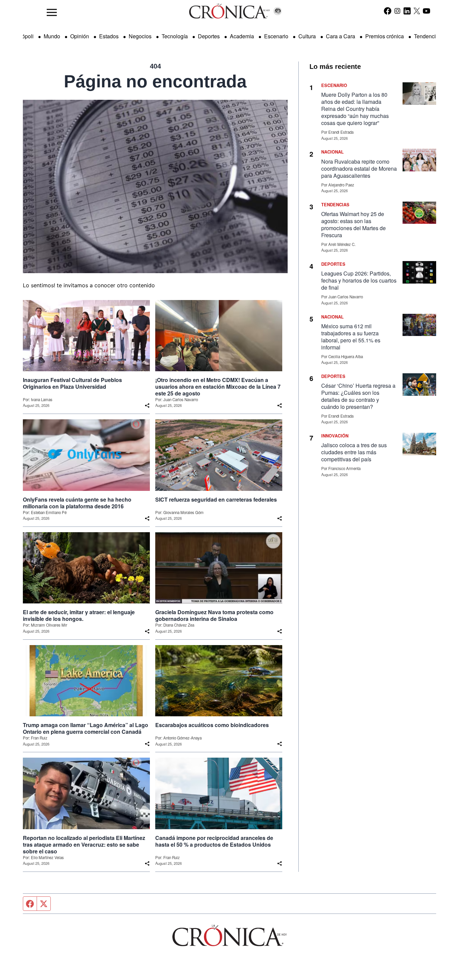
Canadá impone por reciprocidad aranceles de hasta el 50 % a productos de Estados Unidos (214, 841)
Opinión (79, 36)
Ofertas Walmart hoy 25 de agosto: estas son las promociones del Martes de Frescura (353, 224)
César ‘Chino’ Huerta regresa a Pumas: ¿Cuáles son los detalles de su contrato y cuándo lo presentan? (358, 396)
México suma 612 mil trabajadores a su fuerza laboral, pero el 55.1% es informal (350, 336)
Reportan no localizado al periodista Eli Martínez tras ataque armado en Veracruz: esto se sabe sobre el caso (84, 845)
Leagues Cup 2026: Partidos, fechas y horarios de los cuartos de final (359, 280)
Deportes (209, 36)
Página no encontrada (155, 81)
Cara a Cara (340, 36)
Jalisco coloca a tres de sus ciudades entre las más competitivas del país (354, 452)
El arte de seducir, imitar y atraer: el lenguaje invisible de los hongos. (79, 615)
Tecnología (175, 36)
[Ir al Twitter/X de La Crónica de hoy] (417, 10)
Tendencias (428, 36)
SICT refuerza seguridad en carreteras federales (216, 499)
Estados (109, 36)
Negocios (140, 36)
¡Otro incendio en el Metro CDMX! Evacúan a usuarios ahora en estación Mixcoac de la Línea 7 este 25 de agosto (218, 387)
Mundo (52, 36)
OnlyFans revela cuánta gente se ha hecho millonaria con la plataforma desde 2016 (77, 503)
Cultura (307, 36)
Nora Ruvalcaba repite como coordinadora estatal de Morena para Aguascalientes (359, 168)
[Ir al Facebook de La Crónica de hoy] (387, 10)
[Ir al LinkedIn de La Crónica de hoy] (407, 10)
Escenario (276, 36)
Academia (242, 36)
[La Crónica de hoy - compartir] (147, 405)
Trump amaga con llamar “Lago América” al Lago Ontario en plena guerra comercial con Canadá (85, 728)
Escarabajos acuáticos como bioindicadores (212, 725)
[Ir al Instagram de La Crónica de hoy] (397, 10)
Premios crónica (384, 36)
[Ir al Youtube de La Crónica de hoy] (426, 10)
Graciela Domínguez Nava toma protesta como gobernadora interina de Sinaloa (214, 615)
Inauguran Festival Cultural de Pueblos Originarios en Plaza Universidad (72, 383)
